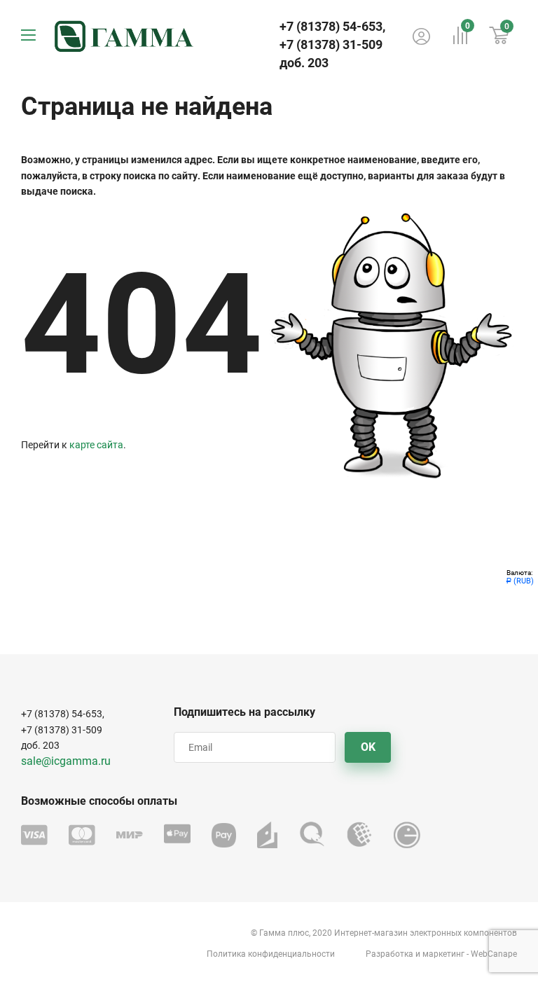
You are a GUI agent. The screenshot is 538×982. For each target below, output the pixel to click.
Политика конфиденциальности (271, 954)
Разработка (389, 954)
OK (368, 747)
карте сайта (96, 444)
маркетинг (443, 954)
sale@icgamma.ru (66, 761)
